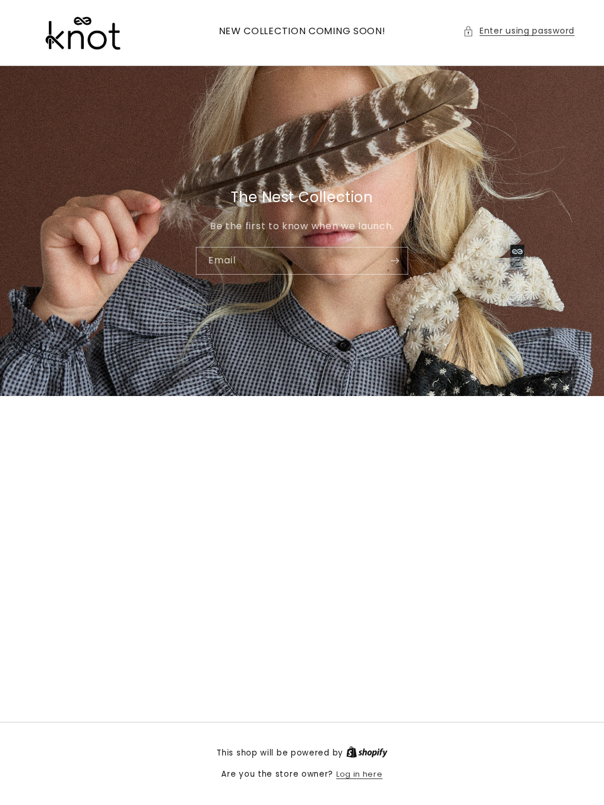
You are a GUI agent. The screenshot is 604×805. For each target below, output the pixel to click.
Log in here (359, 774)
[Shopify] (367, 752)
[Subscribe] (395, 260)
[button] (519, 31)
